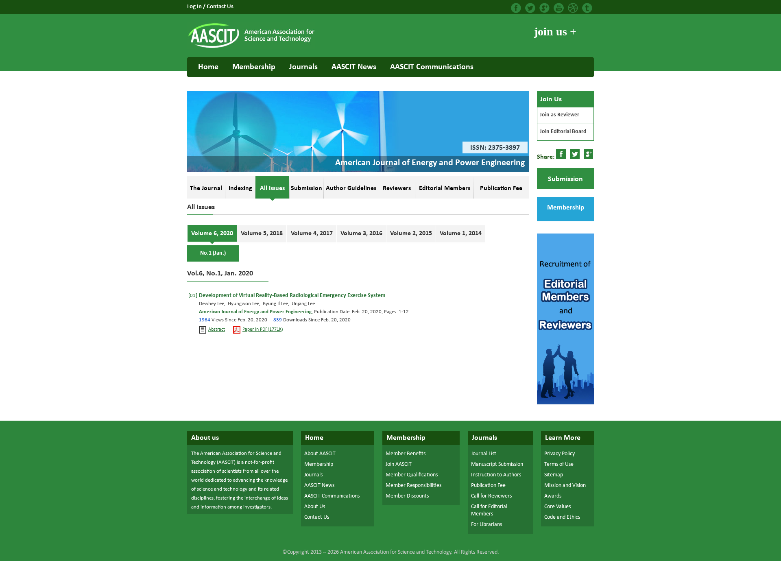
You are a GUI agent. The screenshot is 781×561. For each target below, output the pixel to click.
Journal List (483, 454)
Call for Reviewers (491, 496)
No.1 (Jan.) (213, 253)
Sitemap (553, 475)
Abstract (216, 329)
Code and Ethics (562, 517)
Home (208, 67)
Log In (195, 7)
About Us (314, 507)
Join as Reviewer (559, 115)
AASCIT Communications (431, 67)
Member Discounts (407, 496)
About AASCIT (320, 454)
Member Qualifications (412, 475)
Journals (303, 67)
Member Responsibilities (413, 485)
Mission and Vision (565, 485)
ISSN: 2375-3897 (495, 148)
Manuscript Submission (497, 464)
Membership (253, 67)
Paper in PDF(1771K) (262, 329)
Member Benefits (405, 454)
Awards (552, 496)
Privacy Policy (559, 454)
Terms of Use (559, 464)
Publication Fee (488, 485)
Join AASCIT (399, 464)
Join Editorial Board (563, 132)
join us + (555, 31)
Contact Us (220, 7)
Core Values (557, 507)
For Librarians (486, 525)
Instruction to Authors (496, 475)
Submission (565, 179)
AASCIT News (354, 67)
